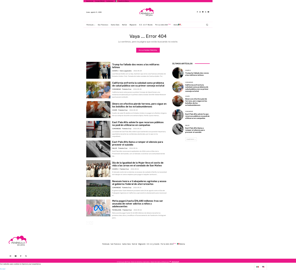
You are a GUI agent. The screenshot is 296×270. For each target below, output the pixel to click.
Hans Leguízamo (126, 71)
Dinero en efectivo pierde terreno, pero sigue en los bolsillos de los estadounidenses (139, 105)
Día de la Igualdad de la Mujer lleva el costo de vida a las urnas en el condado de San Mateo (137, 164)
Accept (2, 269)
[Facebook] (197, 12)
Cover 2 (115, 71)
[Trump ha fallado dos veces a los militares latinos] (98, 70)
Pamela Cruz (126, 89)
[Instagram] (200, 12)
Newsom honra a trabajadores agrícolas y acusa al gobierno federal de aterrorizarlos (139, 182)
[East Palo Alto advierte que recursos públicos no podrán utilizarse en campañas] (98, 129)
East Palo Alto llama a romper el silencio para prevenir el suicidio (195, 130)
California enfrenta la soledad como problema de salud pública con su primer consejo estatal (138, 84)
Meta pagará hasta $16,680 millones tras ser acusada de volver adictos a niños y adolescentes (137, 203)
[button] (207, 25)
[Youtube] (208, 12)
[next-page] (91, 222)
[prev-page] (87, 222)
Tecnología (116, 210)
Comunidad (116, 89)
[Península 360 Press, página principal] (146, 12)
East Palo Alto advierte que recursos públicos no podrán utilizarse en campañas (138, 123)
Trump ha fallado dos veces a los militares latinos (197, 74)
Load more (190, 139)
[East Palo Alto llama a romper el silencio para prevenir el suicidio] (98, 149)
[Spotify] (202, 12)
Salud (114, 148)
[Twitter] (205, 12)
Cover (114, 110)
